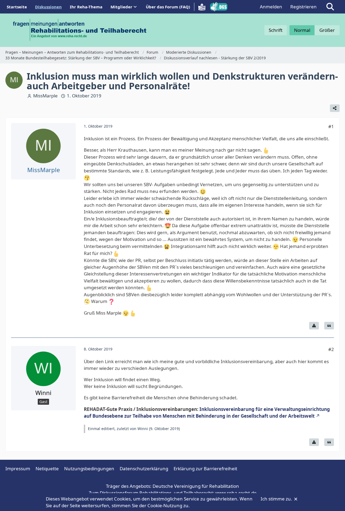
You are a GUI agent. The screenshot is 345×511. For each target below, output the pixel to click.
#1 (331, 126)
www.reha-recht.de (236, 493)
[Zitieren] (329, 325)
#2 (331, 349)
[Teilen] (335, 108)
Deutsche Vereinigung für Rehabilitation (196, 486)
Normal (302, 30)
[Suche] (330, 6)
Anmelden (271, 7)
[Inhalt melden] (314, 325)
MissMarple (45, 96)
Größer (327, 30)
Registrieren (303, 7)
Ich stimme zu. (277, 499)
